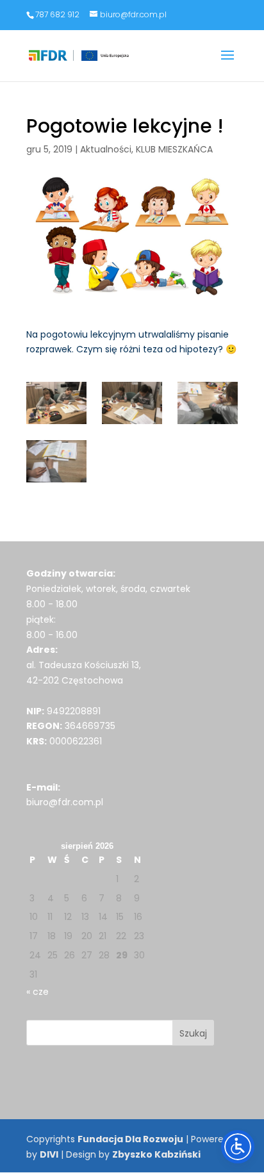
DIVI (49, 1154)
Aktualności (105, 149)
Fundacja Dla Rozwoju (130, 1139)
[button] (227, 63)
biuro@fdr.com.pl (64, 802)
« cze (37, 991)
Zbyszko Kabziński (156, 1154)
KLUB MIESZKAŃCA (174, 149)
